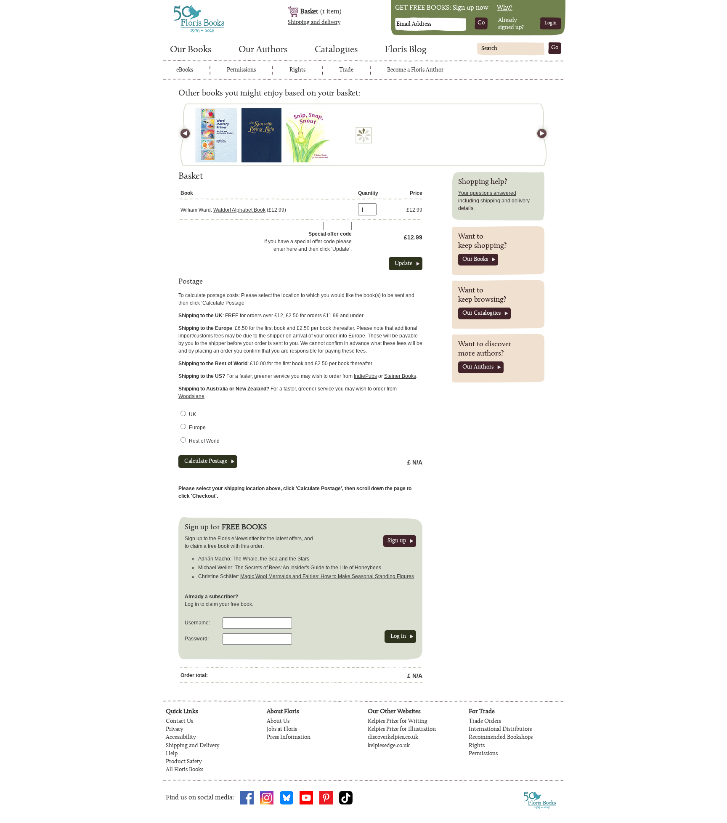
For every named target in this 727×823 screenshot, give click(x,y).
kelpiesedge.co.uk (389, 746)
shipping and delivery (505, 201)
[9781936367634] (261, 135)
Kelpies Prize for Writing (397, 722)
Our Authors (263, 50)
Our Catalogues (481, 313)
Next (538, 135)
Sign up (396, 541)
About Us (278, 722)
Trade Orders (485, 722)
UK (192, 414)
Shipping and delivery (314, 23)
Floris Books (183, 7)
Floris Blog (406, 50)
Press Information (288, 738)
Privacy (174, 730)
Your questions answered (487, 193)
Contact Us (179, 722)
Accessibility (181, 738)
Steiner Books (400, 376)
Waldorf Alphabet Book (239, 210)
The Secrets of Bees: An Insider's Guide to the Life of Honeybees (308, 568)
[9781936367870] (216, 135)
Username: (197, 623)
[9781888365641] (308, 135)
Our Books (190, 50)
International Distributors (500, 730)
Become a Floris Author (415, 70)
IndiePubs (365, 376)
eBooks (184, 70)
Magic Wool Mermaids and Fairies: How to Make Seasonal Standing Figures (327, 576)
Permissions (241, 70)
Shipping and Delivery (192, 746)
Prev (188, 135)
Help (172, 754)
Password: (197, 639)
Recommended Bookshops (501, 738)
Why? (504, 8)
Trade (346, 70)
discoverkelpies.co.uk (393, 738)
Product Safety (184, 762)
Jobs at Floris (282, 730)
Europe (197, 427)
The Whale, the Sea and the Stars (271, 559)
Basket (309, 11)
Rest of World (204, 441)
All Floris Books (184, 770)
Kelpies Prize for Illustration (402, 730)
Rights (297, 70)
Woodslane (191, 396)
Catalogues (336, 50)
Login (550, 23)
